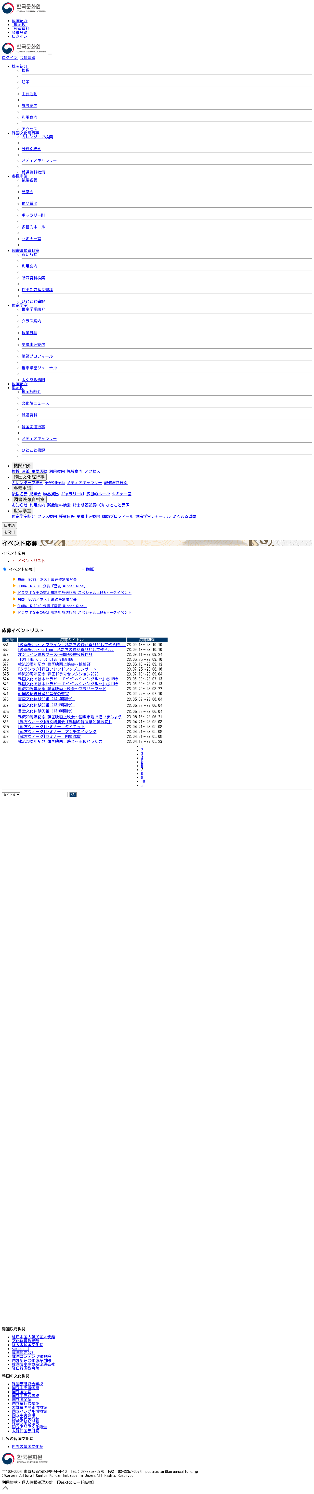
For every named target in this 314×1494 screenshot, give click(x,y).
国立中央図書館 (25, 1396)
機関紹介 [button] (19, 66)
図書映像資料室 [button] (25, 250)
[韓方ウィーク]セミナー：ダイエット (51, 727)
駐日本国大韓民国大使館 (33, 1337)
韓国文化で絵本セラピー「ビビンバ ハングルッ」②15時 (68, 679)
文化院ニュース (35, 403)
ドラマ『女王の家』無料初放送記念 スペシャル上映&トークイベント (74, 592)
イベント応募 (21, 569)
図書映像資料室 (29, 499)
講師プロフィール (37, 356)
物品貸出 (29, 203)
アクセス (29, 129)
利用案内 (29, 117)
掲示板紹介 (31, 391)
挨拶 (25, 70)
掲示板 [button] (18, 388)
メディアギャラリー (39, 160)
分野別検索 (31, 149)
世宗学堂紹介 (33, 309)
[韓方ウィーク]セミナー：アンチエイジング (57, 732)
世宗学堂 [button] (19, 305)
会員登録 (19, 32)
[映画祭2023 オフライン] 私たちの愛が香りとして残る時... (72, 645)
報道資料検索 (33, 172)
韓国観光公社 (23, 1352)
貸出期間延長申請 (37, 290)
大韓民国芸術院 (25, 1431)
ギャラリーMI (33, 215)
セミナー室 (31, 239)
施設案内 (29, 105)
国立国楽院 (21, 1399)
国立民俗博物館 (25, 1403)
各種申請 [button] (19, 176)
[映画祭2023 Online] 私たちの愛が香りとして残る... (66, 650)
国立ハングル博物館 (29, 1411)
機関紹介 (22, 465)
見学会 (27, 192)
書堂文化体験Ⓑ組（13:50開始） (46, 705)
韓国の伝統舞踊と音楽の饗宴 (43, 694)
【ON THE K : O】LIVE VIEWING (45, 659)
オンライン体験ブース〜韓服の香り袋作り (55, 654)
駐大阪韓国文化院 (27, 1345)
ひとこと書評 (33, 301)
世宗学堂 (22, 510)
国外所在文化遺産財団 (31, 1360)
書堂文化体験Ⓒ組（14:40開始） (46, 699)
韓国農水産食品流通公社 (33, 1364)
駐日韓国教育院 (25, 1368)
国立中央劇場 (23, 1415)
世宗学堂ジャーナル (39, 368)
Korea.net (20, 1349)
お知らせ (29, 254)
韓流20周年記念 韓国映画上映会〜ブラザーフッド (62, 689)
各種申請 (22, 488)
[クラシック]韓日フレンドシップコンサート (57, 669)
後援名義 (29, 180)
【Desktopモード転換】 (75, 1482)
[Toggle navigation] (50, 54)
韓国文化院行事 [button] (25, 133)
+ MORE (88, 569)
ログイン (19, 36)
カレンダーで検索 (37, 137)
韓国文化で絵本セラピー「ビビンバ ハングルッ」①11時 (68, 684)
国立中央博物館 (25, 1388)
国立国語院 (21, 1392)
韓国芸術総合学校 (27, 1384)
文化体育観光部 (25, 1341)
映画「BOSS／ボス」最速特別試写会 (47, 579)
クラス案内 (31, 321)
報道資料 (21, 28)
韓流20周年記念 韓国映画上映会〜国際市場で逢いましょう (70, 717)
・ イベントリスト (28, 561)
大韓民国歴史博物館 (29, 1407)
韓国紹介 (19, 21)
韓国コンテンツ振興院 (31, 1356)
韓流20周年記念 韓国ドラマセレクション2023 (58, 674)
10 (143, 781)
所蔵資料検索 (33, 278)
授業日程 (29, 333)
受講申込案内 (33, 344)
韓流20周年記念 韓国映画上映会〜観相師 (54, 664)
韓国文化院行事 (29, 476)
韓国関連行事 (33, 427)
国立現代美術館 (25, 1419)
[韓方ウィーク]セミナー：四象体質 (49, 736)
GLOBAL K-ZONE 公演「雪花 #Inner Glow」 (52, 586)
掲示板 (19, 24)
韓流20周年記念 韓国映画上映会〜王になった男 (60, 741)
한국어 (43, 57)
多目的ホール (33, 227)
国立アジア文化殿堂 (29, 1427)
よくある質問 (33, 380)
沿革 (25, 82)
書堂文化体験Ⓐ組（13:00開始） (46, 711)
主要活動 (29, 94)
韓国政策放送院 (25, 1423)
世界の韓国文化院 (27, 1446)
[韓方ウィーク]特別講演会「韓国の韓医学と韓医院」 (65, 722)
